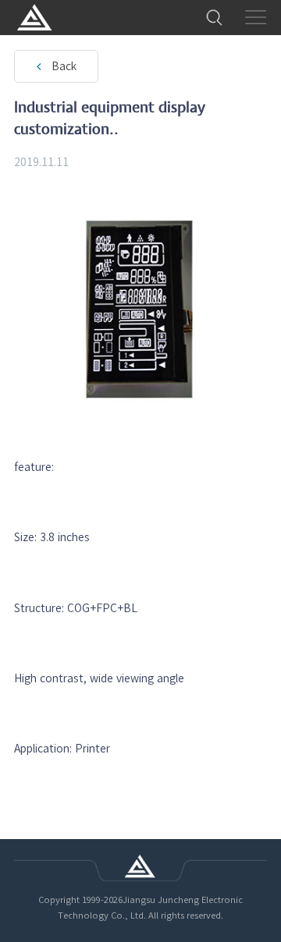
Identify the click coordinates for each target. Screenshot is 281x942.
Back (64, 66)
